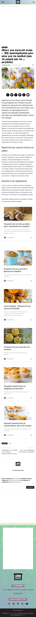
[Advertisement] (18, 509)
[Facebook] (9, 604)
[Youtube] (27, 604)
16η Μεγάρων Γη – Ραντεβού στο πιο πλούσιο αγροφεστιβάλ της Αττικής (10, 451)
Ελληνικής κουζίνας (14, 480)
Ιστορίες (9, 6)
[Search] (33, 2)
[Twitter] (22, 604)
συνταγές (16, 478)
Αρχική (3, 6)
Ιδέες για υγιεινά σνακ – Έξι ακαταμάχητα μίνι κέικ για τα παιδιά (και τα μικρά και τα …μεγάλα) (17, 56)
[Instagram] (13, 604)
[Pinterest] (18, 604)
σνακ (10, 443)
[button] (3, 2)
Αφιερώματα (15, 6)
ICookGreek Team (6, 65)
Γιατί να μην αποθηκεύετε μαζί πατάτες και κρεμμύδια (26, 451)
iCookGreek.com (16, 482)
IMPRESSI (23, 615)
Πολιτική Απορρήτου (18, 610)
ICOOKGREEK (11, 613)
